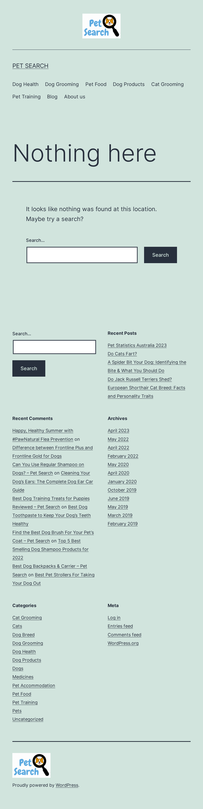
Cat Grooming (167, 84)
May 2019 (118, 506)
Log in (114, 617)
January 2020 (122, 481)
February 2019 (123, 523)
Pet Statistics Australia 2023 (137, 345)
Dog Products (129, 84)
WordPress (67, 785)
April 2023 (118, 430)
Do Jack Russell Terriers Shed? (140, 379)
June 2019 (118, 498)
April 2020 (118, 472)
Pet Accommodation (33, 685)
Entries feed (120, 626)
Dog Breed (23, 634)
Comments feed (124, 634)
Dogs (17, 668)
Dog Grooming (62, 84)
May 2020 (118, 464)
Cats (17, 626)
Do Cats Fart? (122, 353)
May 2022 (118, 439)
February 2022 (123, 456)
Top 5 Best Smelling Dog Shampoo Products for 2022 (50, 549)
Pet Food (95, 84)
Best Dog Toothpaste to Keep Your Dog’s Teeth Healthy (51, 515)
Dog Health (25, 84)
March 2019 (120, 515)
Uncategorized (27, 719)
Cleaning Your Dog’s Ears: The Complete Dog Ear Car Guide (52, 481)
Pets (17, 710)
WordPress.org (123, 643)
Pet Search (30, 65)
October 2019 (122, 490)
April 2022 (118, 447)
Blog (52, 97)
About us (74, 97)
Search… (35, 240)
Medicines (22, 676)
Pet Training (26, 97)
